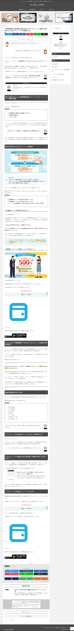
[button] (44, 34)
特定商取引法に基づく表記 (58, 80)
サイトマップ (55, 77)
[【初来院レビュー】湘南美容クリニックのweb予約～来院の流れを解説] (64, 18)
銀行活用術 (7, 566)
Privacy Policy (55, 64)
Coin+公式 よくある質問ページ (12, 438)
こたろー (15, 85)
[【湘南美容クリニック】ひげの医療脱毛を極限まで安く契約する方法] (10, 18)
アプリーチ (31, 330)
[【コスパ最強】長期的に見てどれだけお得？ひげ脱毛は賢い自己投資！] (28, 18)
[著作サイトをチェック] (13, 90)
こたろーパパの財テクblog (58, 74)
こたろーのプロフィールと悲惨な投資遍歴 (61, 70)
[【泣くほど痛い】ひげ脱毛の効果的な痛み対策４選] (46, 18)
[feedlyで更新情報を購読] (15, 90)
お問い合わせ (55, 66)
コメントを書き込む (26, 616)
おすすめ (12, 566)
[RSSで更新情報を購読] (16, 90)
